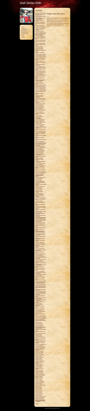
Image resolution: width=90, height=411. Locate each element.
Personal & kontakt (24, 33)
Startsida (23, 26)
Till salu (22, 36)
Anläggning (23, 28)
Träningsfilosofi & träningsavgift (24, 30)
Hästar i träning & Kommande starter (24, 32)
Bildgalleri (23, 37)
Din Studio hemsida (52, 409)
